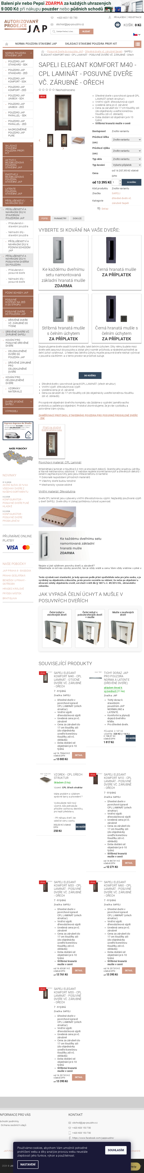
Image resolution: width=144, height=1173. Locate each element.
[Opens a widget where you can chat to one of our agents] (130, 1167)
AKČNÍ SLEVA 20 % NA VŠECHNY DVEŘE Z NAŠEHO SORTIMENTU (15, 488)
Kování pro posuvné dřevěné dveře (17, 343)
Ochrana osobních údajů (13, 1125)
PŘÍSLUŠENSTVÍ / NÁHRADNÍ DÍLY (15, 202)
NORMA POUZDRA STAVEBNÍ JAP (36, 43)
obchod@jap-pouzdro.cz (84, 1122)
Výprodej (11, 411)
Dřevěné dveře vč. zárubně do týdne (18, 323)
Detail (79, 755)
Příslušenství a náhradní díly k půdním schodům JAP (19, 246)
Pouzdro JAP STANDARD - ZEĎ (17, 72)
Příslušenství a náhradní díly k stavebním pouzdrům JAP (16, 213)
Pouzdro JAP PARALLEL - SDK (17, 114)
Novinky (9, 475)
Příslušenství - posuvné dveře (16, 271)
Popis (44, 218)
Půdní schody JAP (16, 292)
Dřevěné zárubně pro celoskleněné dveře (19, 367)
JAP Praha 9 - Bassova (17, 570)
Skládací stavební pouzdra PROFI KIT (91, 43)
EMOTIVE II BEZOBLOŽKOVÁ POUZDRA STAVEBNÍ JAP (14, 178)
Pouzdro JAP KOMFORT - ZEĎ (17, 88)
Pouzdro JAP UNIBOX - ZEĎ (16, 105)
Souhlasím (116, 1150)
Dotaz (105, 208)
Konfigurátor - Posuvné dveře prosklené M (12, 517)
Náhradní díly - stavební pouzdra (18, 234)
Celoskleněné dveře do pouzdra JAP (17, 354)
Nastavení (27, 1164)
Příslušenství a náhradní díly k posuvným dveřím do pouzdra (17, 260)
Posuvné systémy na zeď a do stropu (15, 302)
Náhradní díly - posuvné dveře (16, 280)
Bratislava (10, 598)
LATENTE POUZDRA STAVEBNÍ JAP (13, 191)
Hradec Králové (13, 588)
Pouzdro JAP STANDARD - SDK (18, 63)
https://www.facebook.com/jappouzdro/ (93, 1138)
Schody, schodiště (131, 1151)
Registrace (134, 17)
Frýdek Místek (12, 593)
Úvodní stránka (7, 44)
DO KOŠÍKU (90, 375)
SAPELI (116, 193)
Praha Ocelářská (14, 575)
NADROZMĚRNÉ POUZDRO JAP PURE (17, 132)
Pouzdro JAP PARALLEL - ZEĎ (17, 123)
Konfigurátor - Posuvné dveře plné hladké (16, 503)
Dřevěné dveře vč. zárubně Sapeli (18, 333)
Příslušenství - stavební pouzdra (18, 225)
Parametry (60, 218)
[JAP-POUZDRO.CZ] (25, 26)
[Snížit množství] (120, 183)
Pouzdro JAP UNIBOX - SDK (16, 97)
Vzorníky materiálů (15, 390)
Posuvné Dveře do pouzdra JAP (15, 312)
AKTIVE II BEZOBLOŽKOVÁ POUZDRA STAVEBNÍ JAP (14, 164)
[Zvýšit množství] (120, 180)
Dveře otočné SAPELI (14, 403)
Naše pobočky (14, 564)
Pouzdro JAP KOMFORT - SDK (17, 80)
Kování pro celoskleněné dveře (15, 380)
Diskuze (77, 218)
